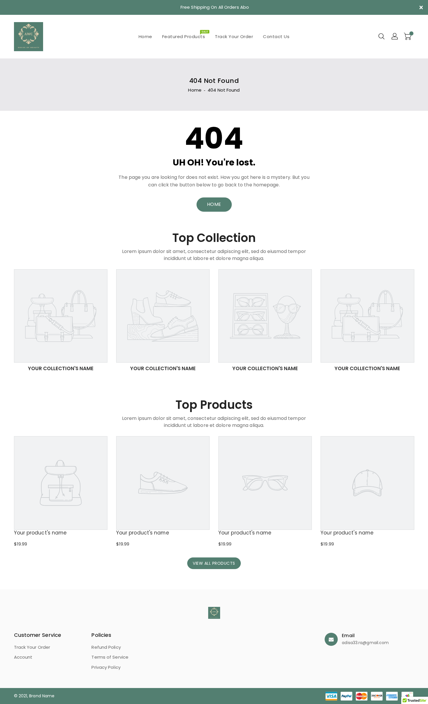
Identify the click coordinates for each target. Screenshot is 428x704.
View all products (214, 563)
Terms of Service (109, 657)
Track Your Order (32, 647)
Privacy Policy (105, 667)
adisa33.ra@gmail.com (365, 643)
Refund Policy (106, 647)
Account (23, 657)
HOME (214, 204)
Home (194, 90)
